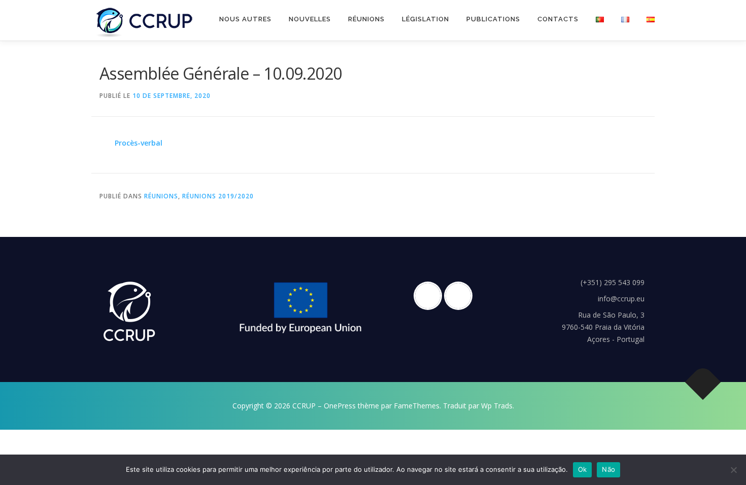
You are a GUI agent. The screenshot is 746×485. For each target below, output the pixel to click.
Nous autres (245, 19)
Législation (425, 19)
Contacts (558, 19)
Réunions (366, 19)
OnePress (340, 405)
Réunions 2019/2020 (218, 196)
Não (608, 469)
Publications (493, 19)
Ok (582, 469)
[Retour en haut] (703, 382)
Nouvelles (310, 19)
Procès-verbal (138, 143)
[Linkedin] (461, 295)
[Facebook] (430, 295)
